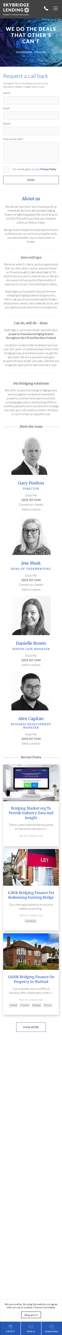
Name (6, 92)
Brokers (40, 52)
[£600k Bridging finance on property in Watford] (31, 951)
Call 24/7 (10, 1331)
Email (6, 108)
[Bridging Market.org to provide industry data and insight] (31, 783)
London (13, 1005)
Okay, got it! (31, 1315)
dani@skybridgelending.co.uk (31, 655)
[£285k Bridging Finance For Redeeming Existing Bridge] (31, 867)
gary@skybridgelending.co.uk (31, 495)
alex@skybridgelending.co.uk (31, 734)
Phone (6, 123)
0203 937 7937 (47, 8)
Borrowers (24, 52)
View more (31, 1027)
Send (31, 179)
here (52, 1307)
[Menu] (55, 8)
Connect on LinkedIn (31, 504)
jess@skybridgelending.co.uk (31, 575)
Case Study (30, 921)
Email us (31, 1331)
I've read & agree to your (34, 169)
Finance (47, 1005)
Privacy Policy (48, 169)
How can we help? (12, 138)
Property (25, 1005)
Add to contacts (31, 509)
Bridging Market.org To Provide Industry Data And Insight (31, 813)
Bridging (37, 1005)
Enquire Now (51, 1331)
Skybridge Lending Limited (17, 8)
